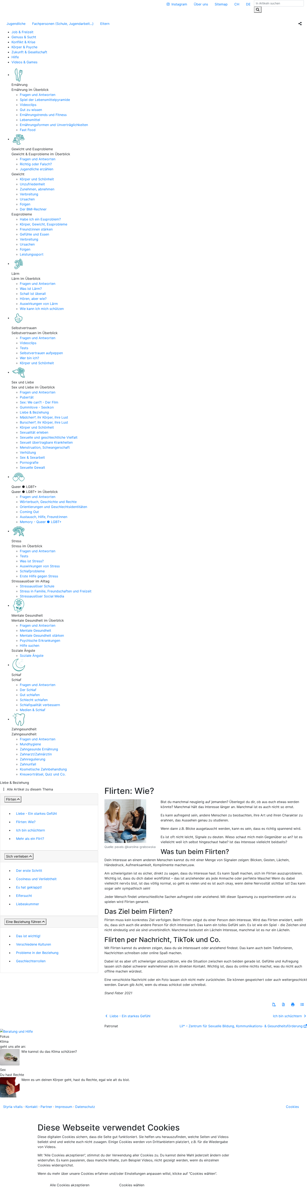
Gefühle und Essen (34, 234)
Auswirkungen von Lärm (39, 304)
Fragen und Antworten (37, 95)
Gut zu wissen (31, 110)
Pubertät (27, 397)
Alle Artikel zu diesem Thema (30, 789)
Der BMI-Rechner (33, 209)
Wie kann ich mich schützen (42, 309)
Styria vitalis (13, 1107)
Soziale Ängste (31, 655)
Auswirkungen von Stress (40, 566)
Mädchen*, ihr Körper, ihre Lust (44, 417)
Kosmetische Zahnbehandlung (43, 769)
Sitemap (221, 4)
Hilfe (15, 57)
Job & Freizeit (22, 32)
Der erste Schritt (29, 870)
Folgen (25, 204)
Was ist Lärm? (31, 288)
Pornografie (29, 462)
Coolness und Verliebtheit (36, 879)
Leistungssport (31, 254)
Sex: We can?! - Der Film (39, 402)
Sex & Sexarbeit (32, 457)
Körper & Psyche (24, 47)
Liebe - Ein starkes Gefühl (36, 813)
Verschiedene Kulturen (33, 944)
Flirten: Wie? (26, 822)
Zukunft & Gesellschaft (29, 52)
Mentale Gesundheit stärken (42, 635)
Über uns (201, 4)
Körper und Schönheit (37, 179)
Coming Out (29, 512)
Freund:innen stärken (36, 229)
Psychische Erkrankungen (40, 640)
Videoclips (28, 105)
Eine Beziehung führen (23, 922)
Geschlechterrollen (31, 961)
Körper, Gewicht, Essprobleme (43, 224)
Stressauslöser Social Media (42, 596)
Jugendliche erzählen (36, 169)
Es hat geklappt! (29, 887)
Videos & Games (24, 62)
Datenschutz (85, 1107)
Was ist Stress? (32, 561)
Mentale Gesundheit (35, 630)
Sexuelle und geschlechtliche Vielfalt (48, 437)
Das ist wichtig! (28, 936)
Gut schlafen (30, 695)
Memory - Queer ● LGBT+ (41, 522)
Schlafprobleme (32, 571)
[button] (274, 1004)
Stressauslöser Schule (37, 586)
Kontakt (31, 1107)
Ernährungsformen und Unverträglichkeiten (54, 125)
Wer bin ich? (29, 358)
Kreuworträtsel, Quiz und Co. (43, 774)
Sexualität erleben (34, 432)
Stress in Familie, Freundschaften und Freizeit (55, 591)
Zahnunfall (28, 764)
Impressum (63, 1107)
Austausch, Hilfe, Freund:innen (43, 517)
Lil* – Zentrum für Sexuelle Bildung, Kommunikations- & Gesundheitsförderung (241, 1026)
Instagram (179, 4)
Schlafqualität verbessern (40, 705)
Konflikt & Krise (23, 42)
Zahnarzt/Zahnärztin (36, 754)
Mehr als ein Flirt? (30, 838)
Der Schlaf (28, 690)
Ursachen (27, 199)
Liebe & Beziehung (34, 412)
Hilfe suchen (29, 645)
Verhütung (28, 452)
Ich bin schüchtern (30, 830)
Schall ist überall (33, 293)
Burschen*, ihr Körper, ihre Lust (44, 422)
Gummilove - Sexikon (37, 407)
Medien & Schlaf (32, 710)
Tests (24, 348)
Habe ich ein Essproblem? (40, 219)
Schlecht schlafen (34, 700)
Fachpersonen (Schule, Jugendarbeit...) (63, 24)
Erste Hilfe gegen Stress (39, 576)
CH (236, 4)
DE (248, 4)
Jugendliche (15, 24)
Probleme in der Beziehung (37, 953)
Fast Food (28, 130)
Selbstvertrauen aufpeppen (41, 353)
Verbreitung (29, 194)
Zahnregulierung (32, 759)
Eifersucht (24, 896)
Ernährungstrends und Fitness (43, 115)
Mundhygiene (30, 744)
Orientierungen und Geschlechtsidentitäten (53, 507)
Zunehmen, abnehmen (37, 189)
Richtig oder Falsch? (36, 164)
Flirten (11, 799)
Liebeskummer (27, 904)
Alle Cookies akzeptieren (69, 1185)
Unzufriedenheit (32, 184)
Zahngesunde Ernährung (39, 749)
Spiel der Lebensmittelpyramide (45, 100)
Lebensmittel (30, 120)
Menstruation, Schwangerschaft (45, 447)
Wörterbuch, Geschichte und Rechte (48, 502)
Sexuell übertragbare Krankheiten (46, 442)
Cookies (292, 1107)
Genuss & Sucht (23, 37)
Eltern (104, 24)
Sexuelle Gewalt (32, 467)
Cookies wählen (131, 1185)
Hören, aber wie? (33, 299)
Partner (46, 1107)
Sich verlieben (17, 856)
